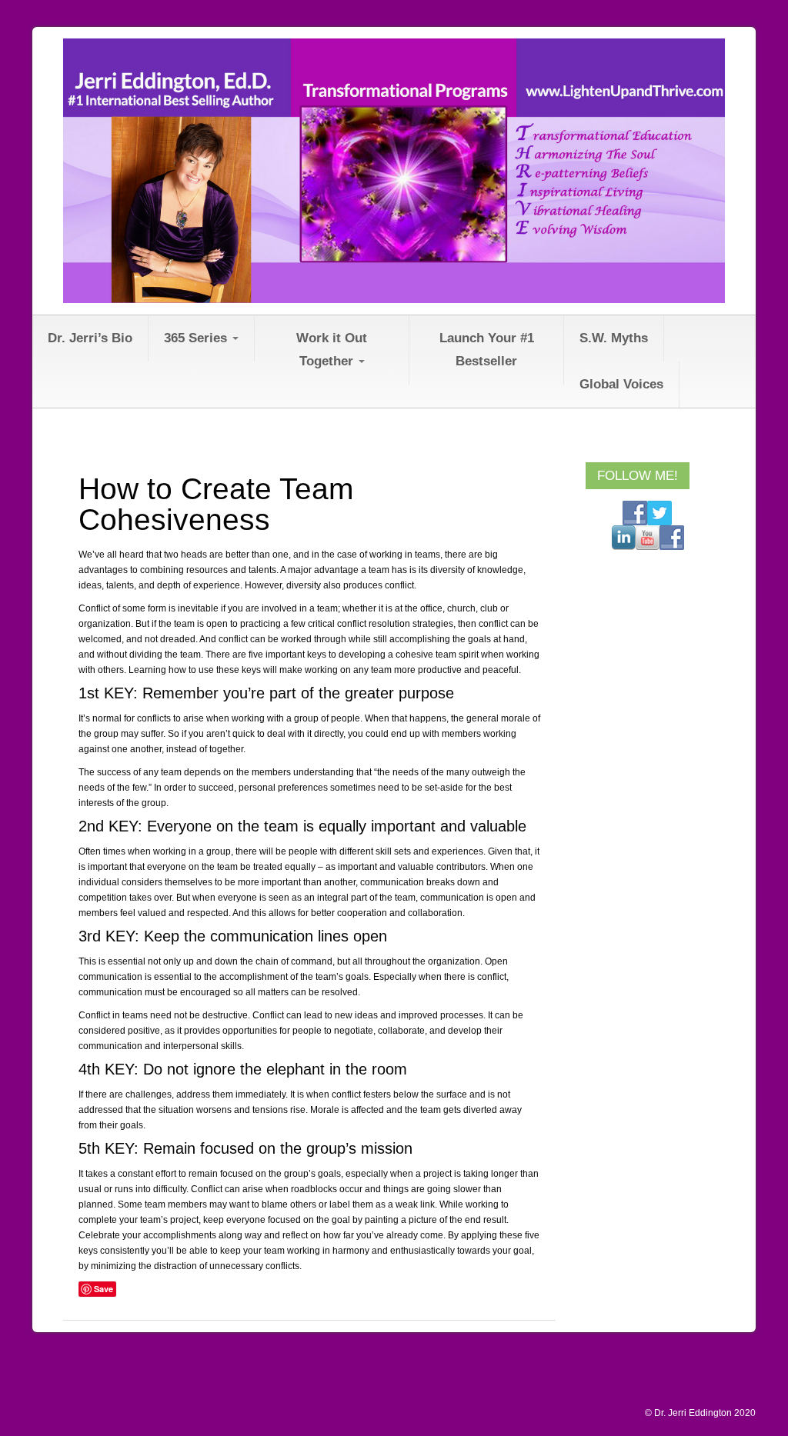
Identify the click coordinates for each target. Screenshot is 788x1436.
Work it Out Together (331, 349)
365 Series (197, 338)
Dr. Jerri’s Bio (90, 338)
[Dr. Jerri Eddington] (394, 170)
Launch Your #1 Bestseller (486, 349)
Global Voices (621, 384)
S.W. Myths (613, 338)
